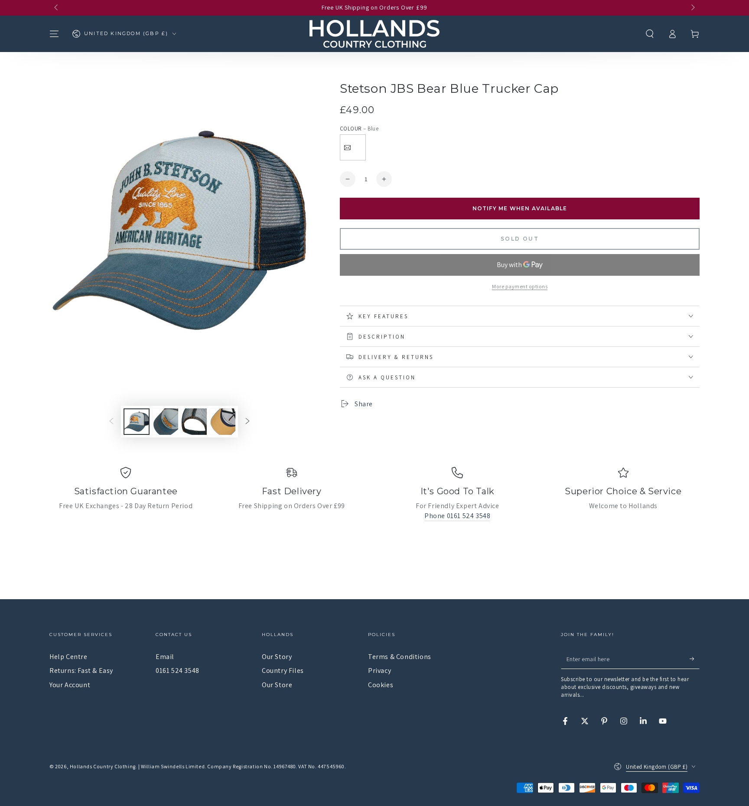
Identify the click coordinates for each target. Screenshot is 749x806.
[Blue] (353, 147)
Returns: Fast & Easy (81, 670)
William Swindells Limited (173, 766)
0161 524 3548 (177, 670)
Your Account (69, 684)
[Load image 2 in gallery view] (165, 421)
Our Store (277, 684)
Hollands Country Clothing (103, 766)
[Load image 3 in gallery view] (194, 421)
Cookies (380, 684)
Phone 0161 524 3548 (457, 515)
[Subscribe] (695, 659)
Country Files (283, 670)
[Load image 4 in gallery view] (222, 421)
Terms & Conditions (399, 656)
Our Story (277, 656)
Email (165, 656)
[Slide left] (56, 8)
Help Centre (68, 656)
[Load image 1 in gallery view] (137, 421)
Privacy (379, 670)
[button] (649, 33)
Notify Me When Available (519, 208)
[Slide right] (692, 8)
